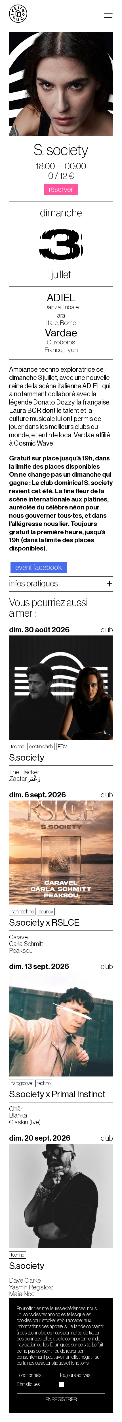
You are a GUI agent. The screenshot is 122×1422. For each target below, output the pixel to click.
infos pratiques (33, 584)
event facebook (38, 567)
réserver (61, 189)
